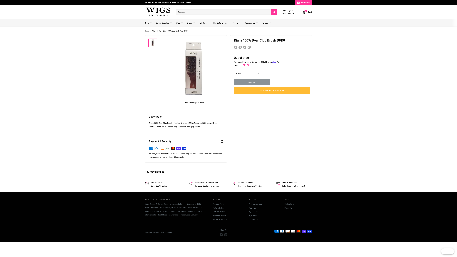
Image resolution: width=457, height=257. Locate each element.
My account (287, 13)
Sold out (251, 82)
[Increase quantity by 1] (258, 73)
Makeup (265, 23)
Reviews (252, 208)
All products (156, 31)
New (147, 23)
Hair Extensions (220, 23)
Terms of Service (220, 219)
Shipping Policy (219, 215)
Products (288, 208)
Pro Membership (255, 204)
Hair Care (203, 23)
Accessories (250, 23)
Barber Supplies (162, 23)
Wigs (178, 23)
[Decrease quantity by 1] (245, 73)
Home (147, 31)
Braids (189, 23)
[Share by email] (249, 47)
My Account (253, 211)
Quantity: (238, 73)
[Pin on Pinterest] (240, 47)
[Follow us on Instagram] (225, 234)
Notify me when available (272, 90)
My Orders (253, 215)
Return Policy (218, 208)
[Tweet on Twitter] (244, 47)
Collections (289, 204)
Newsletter (305, 2)
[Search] (274, 12)
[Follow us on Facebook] (221, 234)
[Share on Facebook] (235, 47)
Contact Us (253, 219)
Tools (235, 23)
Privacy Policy (218, 204)
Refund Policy (219, 211)
